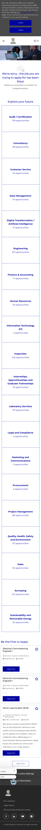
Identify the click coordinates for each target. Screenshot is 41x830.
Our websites (9, 801)
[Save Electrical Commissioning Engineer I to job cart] (36, 649)
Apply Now (11, 669)
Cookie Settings (27, 12)
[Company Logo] (13, 41)
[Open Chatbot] (13, 782)
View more (20, 764)
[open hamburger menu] (3, 40)
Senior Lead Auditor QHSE (16, 708)
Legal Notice (8, 805)
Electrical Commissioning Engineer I (15, 649)
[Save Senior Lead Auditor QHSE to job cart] (36, 708)
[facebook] (6, 816)
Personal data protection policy (16, 810)
